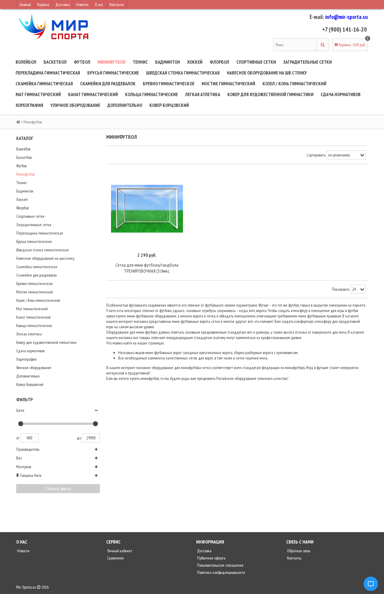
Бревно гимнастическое (168, 83)
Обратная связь (298, 550)
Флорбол (219, 62)
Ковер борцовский (169, 105)
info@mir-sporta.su (346, 16)
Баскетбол (55, 62)
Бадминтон (167, 62)
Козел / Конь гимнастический (294, 83)
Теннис (140, 62)
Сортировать (316, 155)
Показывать (341, 289)
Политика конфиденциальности (220, 572)
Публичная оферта (211, 558)
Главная (25, 4)
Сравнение (115, 558)
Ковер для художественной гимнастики (270, 94)
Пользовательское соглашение (220, 565)
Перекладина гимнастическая (48, 73)
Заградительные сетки (307, 62)
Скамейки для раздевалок (108, 83)
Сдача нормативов (341, 94)
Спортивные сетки (256, 62)
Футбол (82, 62)
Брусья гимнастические (113, 73)
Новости (82, 4)
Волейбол (26, 62)
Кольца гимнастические (151, 94)
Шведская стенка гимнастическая (183, 73)
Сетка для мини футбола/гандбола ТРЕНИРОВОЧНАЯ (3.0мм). (147, 268)
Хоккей (194, 62)
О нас (99, 4)
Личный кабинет (119, 550)
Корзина (43, 4)
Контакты (117, 4)
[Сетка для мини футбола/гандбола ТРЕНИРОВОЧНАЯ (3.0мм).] (147, 209)
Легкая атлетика (202, 94)
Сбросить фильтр (58, 488)
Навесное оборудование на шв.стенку (267, 73)
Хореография (29, 105)
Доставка (63, 4)
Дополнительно (124, 105)
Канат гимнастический (93, 94)
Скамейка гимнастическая (44, 83)
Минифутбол (111, 62)
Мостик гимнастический (228, 83)
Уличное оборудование (75, 105)
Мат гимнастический (38, 94)
